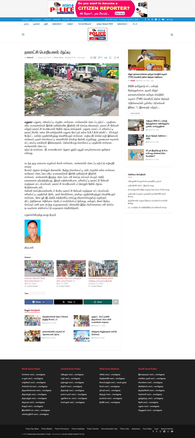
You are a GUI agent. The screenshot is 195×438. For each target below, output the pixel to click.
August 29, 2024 (44, 57)
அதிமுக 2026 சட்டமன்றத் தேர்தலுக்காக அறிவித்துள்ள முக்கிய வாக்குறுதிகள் (157, 123)
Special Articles (167, 428)
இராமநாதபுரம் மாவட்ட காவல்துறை (151, 374)
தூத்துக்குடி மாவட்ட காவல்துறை (150, 398)
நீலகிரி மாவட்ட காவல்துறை (109, 402)
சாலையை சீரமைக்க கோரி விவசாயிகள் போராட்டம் (35, 279)
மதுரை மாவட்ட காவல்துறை (148, 406)
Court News (147, 428)
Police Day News (32, 428)
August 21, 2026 (50, 323)
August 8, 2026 (49, 338)
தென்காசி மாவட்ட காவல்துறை (150, 394)
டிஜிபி (46, 23)
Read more (135, 113)
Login (171, 19)
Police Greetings (78, 428)
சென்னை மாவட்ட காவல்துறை (33, 374)
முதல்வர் (36, 23)
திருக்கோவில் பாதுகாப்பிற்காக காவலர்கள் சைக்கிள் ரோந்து (148, 201)
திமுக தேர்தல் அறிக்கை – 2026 (156, 137)
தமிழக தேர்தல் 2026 (105, 23)
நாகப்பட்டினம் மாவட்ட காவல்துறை (74, 394)
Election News (137, 68)
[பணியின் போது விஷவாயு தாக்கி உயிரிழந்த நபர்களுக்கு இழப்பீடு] (103, 268)
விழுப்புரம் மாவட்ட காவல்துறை (33, 402)
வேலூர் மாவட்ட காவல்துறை (32, 406)
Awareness (136, 428)
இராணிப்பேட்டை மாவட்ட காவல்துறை (36, 410)
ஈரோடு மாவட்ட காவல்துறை (109, 374)
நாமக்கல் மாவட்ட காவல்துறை (110, 398)
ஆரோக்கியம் (122, 23)
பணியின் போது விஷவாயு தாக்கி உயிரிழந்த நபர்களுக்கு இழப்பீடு (100, 279)
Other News (58, 57)
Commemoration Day (109, 428)
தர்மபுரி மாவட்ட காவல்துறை (109, 390)
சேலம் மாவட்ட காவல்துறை (109, 386)
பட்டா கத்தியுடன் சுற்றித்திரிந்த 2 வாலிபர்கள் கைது (147, 207)
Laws (156, 428)
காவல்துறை (25, 19)
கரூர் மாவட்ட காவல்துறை (70, 378)
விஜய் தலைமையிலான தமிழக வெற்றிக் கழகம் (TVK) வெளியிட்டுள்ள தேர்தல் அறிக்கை (147, 75)
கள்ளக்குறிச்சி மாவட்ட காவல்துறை (35, 414)
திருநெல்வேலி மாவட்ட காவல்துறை (151, 390)
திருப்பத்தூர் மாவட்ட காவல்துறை (34, 398)
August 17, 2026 (99, 325)
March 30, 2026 (143, 80)
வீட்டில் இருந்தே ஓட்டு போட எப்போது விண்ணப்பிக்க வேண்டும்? (157, 153)
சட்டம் (135, 23)
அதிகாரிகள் (56, 23)
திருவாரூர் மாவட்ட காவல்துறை (72, 390)
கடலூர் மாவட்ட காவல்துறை (32, 378)
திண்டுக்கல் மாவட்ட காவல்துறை (150, 386)
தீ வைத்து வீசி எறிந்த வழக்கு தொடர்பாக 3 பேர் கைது (148, 189)
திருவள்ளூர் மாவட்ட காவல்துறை (34, 394)
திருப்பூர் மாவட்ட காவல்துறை (110, 394)
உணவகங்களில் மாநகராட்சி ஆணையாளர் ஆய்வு (53, 333)
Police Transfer (93, 428)
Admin (132, 81)
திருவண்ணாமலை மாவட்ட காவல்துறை (36, 390)
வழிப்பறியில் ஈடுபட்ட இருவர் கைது (141, 185)
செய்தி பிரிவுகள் (85, 23)
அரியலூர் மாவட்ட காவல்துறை (72, 374)
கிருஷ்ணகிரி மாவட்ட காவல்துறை (112, 378)
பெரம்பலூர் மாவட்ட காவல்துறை (73, 402)
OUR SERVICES (77, 19)
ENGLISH (47, 19)
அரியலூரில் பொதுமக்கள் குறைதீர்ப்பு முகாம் (144, 181)
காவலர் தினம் (36, 19)
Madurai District (37, 293)
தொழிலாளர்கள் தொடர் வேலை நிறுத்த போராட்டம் (55, 318)
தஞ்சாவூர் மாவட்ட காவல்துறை (72, 382)
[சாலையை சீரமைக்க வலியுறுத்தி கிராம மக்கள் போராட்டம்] (71, 268)
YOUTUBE (66, 19)
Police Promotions (62, 428)
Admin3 (30, 57)
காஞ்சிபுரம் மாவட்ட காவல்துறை (34, 382)
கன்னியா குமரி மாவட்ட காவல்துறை (152, 378)
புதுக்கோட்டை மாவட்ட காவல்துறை (74, 398)
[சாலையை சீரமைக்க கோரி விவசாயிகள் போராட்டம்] (39, 268)
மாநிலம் (70, 23)
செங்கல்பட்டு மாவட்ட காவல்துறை (34, 386)
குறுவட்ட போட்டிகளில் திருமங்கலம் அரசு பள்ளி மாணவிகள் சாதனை (101, 319)
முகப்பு (26, 23)
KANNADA (57, 19)
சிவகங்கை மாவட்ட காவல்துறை (150, 382)
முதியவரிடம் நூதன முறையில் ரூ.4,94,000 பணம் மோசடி (147, 195)
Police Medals (46, 428)
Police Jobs (124, 428)
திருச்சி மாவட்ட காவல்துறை (71, 386)
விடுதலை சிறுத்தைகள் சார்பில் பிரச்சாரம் (104, 333)
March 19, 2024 (153, 159)
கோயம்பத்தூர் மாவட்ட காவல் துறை (112, 382)
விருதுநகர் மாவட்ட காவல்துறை (150, 410)
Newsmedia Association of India (39, 434)
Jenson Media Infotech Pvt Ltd (73, 434)
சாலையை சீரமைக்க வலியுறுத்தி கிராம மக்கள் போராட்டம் (69, 279)
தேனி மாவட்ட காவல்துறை (148, 402)
